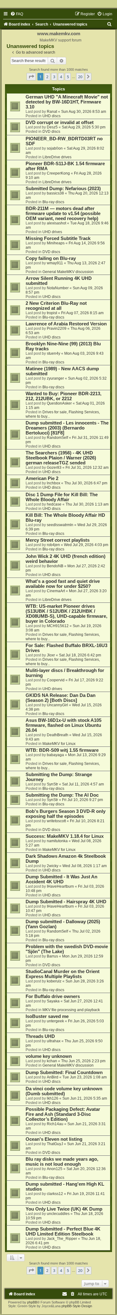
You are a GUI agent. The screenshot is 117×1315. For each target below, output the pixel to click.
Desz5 (52, 127)
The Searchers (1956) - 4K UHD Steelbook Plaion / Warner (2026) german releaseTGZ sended (61, 457)
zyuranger (55, 378)
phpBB (32, 1302)
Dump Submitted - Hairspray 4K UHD (66, 901)
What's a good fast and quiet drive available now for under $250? (63, 584)
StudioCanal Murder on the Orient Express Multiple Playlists (63, 974)
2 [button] (47, 76)
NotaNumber (58, 288)
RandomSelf (57, 437)
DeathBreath (57, 735)
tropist (52, 313)
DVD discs (51, 131)
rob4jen (53, 545)
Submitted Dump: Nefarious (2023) (63, 188)
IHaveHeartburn (60, 886)
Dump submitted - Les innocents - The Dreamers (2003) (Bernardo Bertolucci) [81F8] (67, 427)
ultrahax (54, 1041)
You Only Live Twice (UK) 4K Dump (64, 1209)
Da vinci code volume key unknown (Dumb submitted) (64, 1091)
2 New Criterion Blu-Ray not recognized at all (56, 306)
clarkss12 (55, 1194)
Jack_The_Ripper (62, 1238)
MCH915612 (58, 626)
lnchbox (53, 483)
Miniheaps (56, 243)
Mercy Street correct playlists (58, 540)
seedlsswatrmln (60, 525)
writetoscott (56, 821)
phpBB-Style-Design (76, 1306)
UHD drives (52, 232)
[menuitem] (16, 14)
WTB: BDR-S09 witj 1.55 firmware (62, 750)
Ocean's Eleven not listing (54, 1139)
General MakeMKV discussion (68, 272)
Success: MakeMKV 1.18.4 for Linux (65, 836)
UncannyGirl (57, 705)
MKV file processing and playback (71, 1010)
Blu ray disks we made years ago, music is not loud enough (62, 1162)
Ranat (52, 111)
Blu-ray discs (53, 202)
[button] (31, 76)
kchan (52, 1061)
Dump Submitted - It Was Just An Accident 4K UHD (61, 879)
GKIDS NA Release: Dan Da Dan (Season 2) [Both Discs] (60, 698)
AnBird (52, 1077)
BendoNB (55, 566)
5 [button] (68, 76)
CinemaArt (56, 591)
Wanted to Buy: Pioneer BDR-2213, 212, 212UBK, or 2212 (63, 396)
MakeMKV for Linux (59, 743)
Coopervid (56, 680)
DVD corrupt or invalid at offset (60, 122)
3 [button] (54, 76)
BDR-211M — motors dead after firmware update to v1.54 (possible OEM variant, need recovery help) (63, 213)
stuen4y (53, 353)
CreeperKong (58, 173)
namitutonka (57, 841)
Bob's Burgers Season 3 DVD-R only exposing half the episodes (65, 814)
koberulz (54, 981)
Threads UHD (40, 1036)
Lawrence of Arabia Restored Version (66, 323)
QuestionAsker (59, 403)
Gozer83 (54, 467)
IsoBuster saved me (47, 1016)
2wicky (52, 866)
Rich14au (55, 1124)
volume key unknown (49, 1056)
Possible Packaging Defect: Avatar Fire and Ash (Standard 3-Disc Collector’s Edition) (63, 1114)
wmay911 (55, 263)
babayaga (55, 755)
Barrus (52, 956)
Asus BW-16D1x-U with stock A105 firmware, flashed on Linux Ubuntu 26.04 (63, 725)
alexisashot (56, 223)
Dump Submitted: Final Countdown (64, 1072)
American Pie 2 (42, 478)
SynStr (52, 784)
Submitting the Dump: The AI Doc (62, 795)
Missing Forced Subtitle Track (58, 238)
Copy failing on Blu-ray (51, 258)
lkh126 (52, 1098)
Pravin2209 (56, 328)
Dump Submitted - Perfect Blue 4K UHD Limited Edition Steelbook (63, 1231)
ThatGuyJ (55, 1144)
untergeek (55, 1021)
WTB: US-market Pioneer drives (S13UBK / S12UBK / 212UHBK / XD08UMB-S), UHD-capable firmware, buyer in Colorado (66, 614)
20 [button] (80, 76)
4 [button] (61, 76)
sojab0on (55, 148)
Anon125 (54, 1169)
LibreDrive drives (56, 157)
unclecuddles (58, 1214)
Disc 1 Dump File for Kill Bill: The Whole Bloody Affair (62, 497)
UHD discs (51, 116)
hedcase (54, 504)
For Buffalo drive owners (53, 996)
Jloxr (51, 655)
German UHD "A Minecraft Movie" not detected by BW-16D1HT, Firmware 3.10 (67, 101)
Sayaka (53, 1001)
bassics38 (55, 193)
